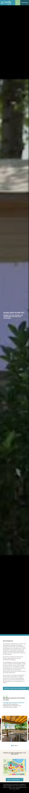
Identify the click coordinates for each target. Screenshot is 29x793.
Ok (14, 790)
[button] (11, 745)
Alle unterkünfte (13, 779)
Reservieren (24, 2)
